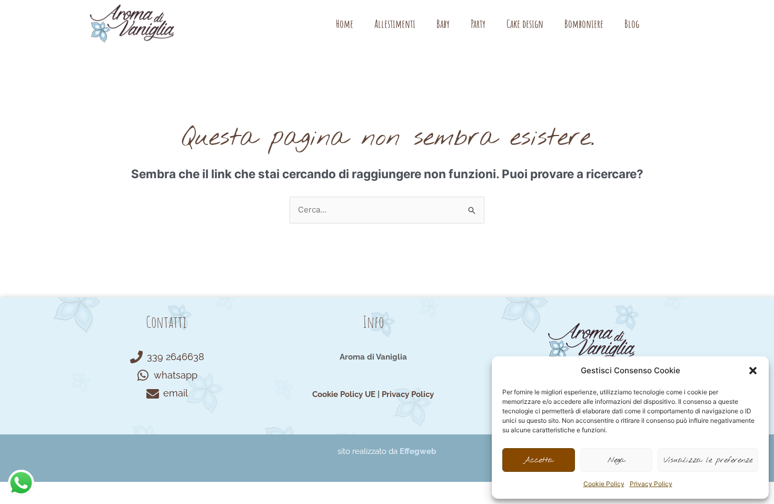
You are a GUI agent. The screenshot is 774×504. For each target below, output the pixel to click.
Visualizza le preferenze (707, 460)
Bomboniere (583, 24)
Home (344, 24)
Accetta (538, 460)
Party (478, 24)
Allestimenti (394, 24)
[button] (753, 370)
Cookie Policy (603, 484)
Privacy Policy (651, 484)
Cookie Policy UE (343, 394)
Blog (631, 24)
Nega (616, 460)
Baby (443, 24)
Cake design (525, 24)
